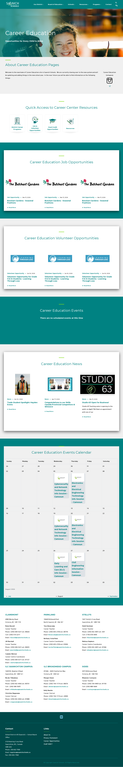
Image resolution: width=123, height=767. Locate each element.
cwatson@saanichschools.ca (20, 663)
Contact (109, 4)
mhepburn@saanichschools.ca (97, 650)
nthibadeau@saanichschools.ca (21, 689)
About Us (47, 735)
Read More (12, 207)
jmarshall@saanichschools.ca (20, 650)
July (9, 596)
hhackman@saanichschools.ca (97, 638)
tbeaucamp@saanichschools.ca (59, 635)
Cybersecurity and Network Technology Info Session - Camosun (61, 490)
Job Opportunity (13, 197)
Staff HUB (47, 744)
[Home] (13, 4)
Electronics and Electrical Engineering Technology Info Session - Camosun (78, 492)
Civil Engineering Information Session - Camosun (78, 568)
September (114, 596)
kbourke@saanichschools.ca (59, 699)
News (9, 399)
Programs (96, 4)
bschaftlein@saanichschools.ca (60, 647)
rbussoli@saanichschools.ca (20, 638)
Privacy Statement (51, 738)
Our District (38, 4)
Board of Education (55, 4)
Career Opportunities (52, 741)
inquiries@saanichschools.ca (20, 752)
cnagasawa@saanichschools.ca (21, 702)
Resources (83, 4)
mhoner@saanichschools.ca (58, 686)
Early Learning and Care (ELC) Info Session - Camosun (61, 569)
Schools (71, 4)
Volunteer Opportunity (15, 273)
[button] (116, 2)
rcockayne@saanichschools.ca (98, 689)
